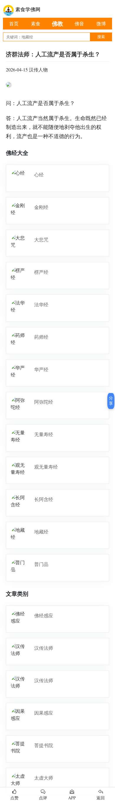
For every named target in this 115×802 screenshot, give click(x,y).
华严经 (41, 369)
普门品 (41, 564)
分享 (111, 401)
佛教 (57, 23)
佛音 (79, 23)
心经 (39, 174)
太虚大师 (43, 778)
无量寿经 (43, 434)
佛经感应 (43, 615)
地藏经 (41, 531)
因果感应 (43, 713)
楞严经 (41, 272)
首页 (14, 23)
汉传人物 (38, 69)
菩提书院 (43, 745)
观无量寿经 (46, 467)
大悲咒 (41, 239)
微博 (101, 23)
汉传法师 (43, 648)
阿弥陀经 (43, 402)
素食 (35, 23)
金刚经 (41, 207)
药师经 (41, 337)
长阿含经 (43, 499)
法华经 (41, 304)
